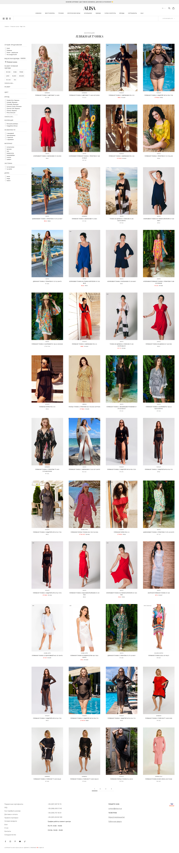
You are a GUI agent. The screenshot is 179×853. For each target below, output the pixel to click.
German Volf (158, 776)
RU (163, 8)
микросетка (10, 153)
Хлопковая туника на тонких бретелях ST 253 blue (84, 282)
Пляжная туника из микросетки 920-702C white (84, 656)
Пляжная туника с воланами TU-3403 (84, 218)
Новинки (38, 13)
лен (8, 151)
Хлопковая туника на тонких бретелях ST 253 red (121, 593)
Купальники (88, 13)
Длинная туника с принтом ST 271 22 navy (121, 655)
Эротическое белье (73, 13)
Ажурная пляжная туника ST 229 (159, 593)
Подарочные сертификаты (13, 804)
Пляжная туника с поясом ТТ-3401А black (84, 779)
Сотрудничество (10, 835)
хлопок (9, 157)
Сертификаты (132, 13)
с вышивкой (10, 133)
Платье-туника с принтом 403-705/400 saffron (84, 406)
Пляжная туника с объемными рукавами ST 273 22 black (122, 407)
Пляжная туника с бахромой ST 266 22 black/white (159, 407)
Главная (7, 26)
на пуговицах (11, 167)
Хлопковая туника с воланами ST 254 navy (121, 281)
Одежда (98, 13)
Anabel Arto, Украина (13, 100)
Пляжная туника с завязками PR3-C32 (121, 156)
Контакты (7, 831)
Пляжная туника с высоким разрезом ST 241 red (84, 593)
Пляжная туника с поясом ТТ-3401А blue (47, 779)
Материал (8, 143)
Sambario (47, 92)
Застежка (8, 163)
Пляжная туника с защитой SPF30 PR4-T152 (159, 95)
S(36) (15, 72)
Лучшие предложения (13, 45)
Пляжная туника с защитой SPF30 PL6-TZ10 (47, 593)
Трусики (61, 13)
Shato (47, 153)
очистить (23, 58)
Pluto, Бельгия (11, 112)
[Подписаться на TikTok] (25, 841)
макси (8, 180)
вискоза (9, 149)
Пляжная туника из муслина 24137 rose (158, 779)
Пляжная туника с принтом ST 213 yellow (159, 156)
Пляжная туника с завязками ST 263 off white (84, 469)
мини (8, 176)
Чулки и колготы (110, 13)
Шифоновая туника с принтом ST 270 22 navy (47, 218)
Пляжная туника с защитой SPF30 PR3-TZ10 (121, 469)
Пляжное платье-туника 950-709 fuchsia (84, 532)
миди (8, 178)
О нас (6, 828)
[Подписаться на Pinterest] (15, 841)
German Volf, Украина (13, 108)
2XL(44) (21, 76)
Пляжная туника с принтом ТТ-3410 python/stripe (47, 470)
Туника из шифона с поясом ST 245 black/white (122, 219)
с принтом (10, 137)
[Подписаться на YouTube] (20, 841)
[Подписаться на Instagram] (10, 841)
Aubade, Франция (12, 102)
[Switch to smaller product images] (7, 18)
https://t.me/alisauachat (116, 817)
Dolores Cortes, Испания (14, 106)
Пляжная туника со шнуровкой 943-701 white (47, 655)
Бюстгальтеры (50, 13)
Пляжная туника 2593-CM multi (158, 655)
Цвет (6, 92)
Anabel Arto (84, 529)
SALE (142, 13)
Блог (6, 824)
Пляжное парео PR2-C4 (121, 532)
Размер (7, 86)
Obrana (84, 404)
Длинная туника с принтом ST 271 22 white (47, 281)
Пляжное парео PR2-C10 (47, 406)
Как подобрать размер (12, 811)
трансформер (11, 135)
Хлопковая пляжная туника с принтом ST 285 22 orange (158, 282)
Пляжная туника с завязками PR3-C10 (121, 95)
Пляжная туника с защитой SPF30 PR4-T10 (84, 718)
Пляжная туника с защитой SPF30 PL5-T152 (47, 532)
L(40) (7, 76)
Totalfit (121, 92)
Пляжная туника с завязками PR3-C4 (84, 344)
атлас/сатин (10, 147)
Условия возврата (10, 821)
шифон (9, 159)
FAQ (5, 807)
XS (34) (8, 72)
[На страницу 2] (111, 789)
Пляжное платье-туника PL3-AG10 (121, 779)
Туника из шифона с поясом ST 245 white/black (122, 345)
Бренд (7, 96)
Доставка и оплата (11, 814)
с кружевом (10, 139)
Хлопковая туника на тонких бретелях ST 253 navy (158, 219)
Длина (7, 173)
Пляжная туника (15, 26)
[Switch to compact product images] (10, 18)
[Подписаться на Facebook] (5, 841)
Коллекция (9, 120)
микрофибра (11, 155)
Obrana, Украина (12, 110)
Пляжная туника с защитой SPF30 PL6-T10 (159, 469)
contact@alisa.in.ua (115, 808)
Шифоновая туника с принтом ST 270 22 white (158, 532)
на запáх (9, 169)
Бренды (121, 13)
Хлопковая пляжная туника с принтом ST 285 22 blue (84, 157)
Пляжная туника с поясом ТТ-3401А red (158, 718)
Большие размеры (12, 124)
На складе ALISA (12, 54)
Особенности (10, 129)
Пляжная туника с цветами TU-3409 (47, 95)
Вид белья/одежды (12, 58)
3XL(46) (8, 80)
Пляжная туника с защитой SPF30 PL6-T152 (47, 718)
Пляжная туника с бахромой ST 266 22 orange (47, 344)
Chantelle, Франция (12, 104)
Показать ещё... (9, 83)
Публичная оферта (115, 821)
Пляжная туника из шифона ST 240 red (159, 344)
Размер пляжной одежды (11, 67)
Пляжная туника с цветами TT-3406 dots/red (84, 95)
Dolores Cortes (158, 653)
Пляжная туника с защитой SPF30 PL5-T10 (121, 718)
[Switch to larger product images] (3, 18)
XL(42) (14, 76)
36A (15, 80)
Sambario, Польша (12, 114)
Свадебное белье (12, 126)
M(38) (21, 72)
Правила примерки (11, 818)
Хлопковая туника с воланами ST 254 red (47, 156)
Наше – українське (12, 52)
